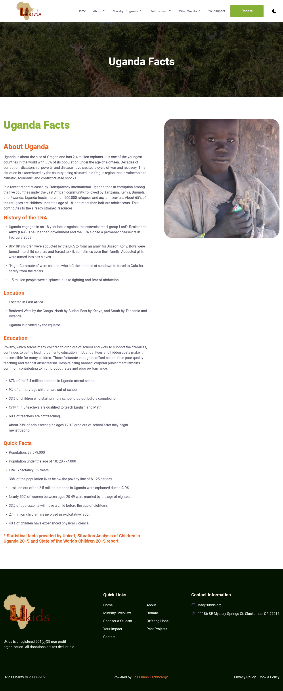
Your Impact (216, 11)
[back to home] (29, 11)
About (97, 11)
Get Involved (159, 11)
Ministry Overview (117, 613)
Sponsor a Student (117, 621)
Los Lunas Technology (150, 677)
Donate (247, 11)
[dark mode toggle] (274, 11)
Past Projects (157, 629)
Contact (109, 637)
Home (82, 11)
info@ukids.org (210, 605)
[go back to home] (27, 612)
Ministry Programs (126, 11)
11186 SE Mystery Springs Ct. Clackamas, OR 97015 (238, 614)
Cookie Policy (268, 677)
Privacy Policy (245, 677)
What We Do (188, 11)
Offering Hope (157, 621)
